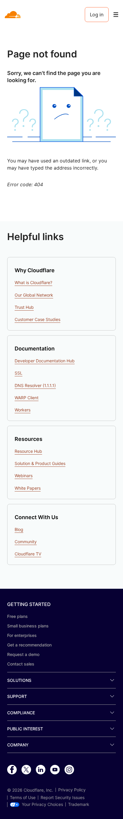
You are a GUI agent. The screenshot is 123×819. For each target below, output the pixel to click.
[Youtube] (55, 770)
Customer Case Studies (37, 319)
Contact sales (20, 663)
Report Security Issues (62, 797)
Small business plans (28, 625)
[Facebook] (12, 770)
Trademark (78, 804)
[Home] (13, 14)
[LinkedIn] (40, 770)
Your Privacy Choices (42, 804)
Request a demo (23, 654)
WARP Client (27, 397)
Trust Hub (24, 307)
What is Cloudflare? (33, 282)
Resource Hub (28, 451)
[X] (26, 770)
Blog (19, 529)
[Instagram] (69, 770)
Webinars (24, 475)
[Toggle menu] (115, 14)
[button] (61, 114)
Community (26, 541)
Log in (97, 14)
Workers (22, 409)
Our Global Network (34, 294)
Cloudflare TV (28, 553)
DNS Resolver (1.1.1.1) (35, 385)
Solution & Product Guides (40, 463)
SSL (18, 372)
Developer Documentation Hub (45, 360)
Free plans (17, 616)
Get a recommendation (29, 644)
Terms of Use (23, 797)
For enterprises (22, 635)
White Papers (28, 488)
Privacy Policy (72, 790)
